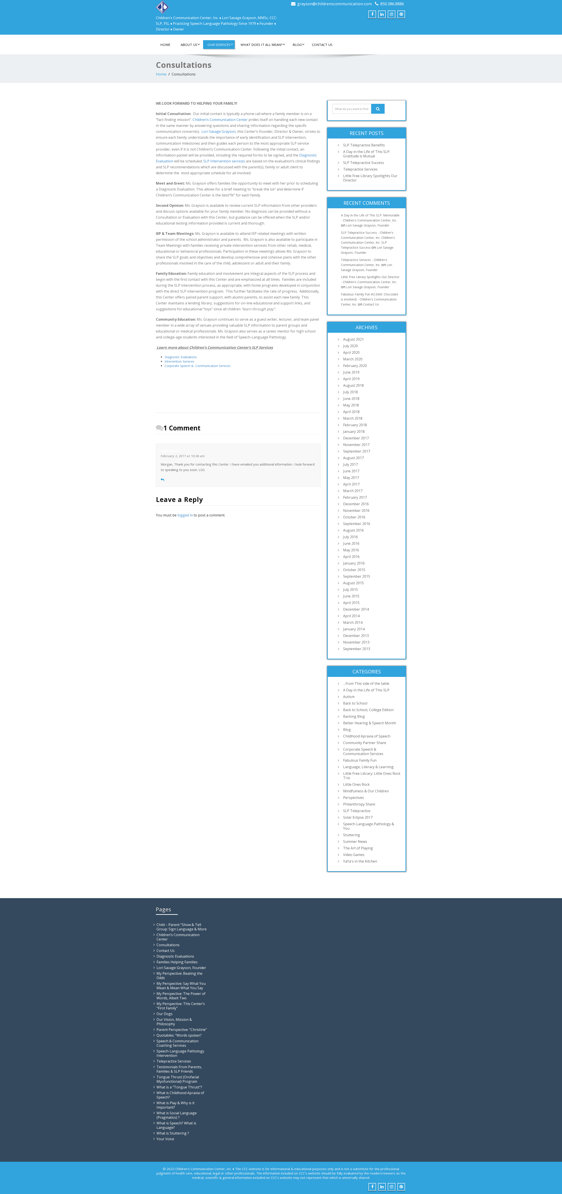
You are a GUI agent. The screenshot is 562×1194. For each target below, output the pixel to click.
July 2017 (350, 464)
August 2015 (353, 583)
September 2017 (356, 451)
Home (165, 44)
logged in (185, 515)
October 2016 (354, 517)
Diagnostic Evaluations (181, 357)
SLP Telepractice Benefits (364, 145)
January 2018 (354, 431)
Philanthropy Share (359, 804)
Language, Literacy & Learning (368, 767)
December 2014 (356, 609)
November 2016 (356, 510)
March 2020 (352, 359)
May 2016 (351, 550)
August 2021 (353, 339)
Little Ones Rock (356, 784)
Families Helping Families (177, 962)
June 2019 (351, 372)
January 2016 (354, 563)
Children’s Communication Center (220, 119)
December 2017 (356, 438)
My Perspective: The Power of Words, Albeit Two (181, 995)
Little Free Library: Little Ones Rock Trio (371, 775)
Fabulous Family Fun (359, 760)
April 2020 (351, 352)
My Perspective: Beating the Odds (179, 975)
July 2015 (350, 589)
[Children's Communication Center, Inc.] (162, 6)
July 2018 (350, 392)
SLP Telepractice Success (363, 162)
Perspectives (353, 797)
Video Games (353, 854)
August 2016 (353, 530)
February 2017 (355, 497)
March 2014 (352, 622)
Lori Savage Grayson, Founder (367, 225)
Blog (297, 44)
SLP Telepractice (356, 811)
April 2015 (351, 603)
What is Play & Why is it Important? (176, 1105)
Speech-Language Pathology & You (368, 826)
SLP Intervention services (224, 161)
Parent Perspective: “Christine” (182, 1029)
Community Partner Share (364, 743)
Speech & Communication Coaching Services (177, 1043)
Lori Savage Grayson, (219, 131)
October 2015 (354, 570)
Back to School (355, 703)
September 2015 (356, 576)
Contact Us (322, 44)
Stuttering (351, 835)
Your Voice (165, 1138)
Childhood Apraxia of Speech (366, 736)
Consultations (168, 944)
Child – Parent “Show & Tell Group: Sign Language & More (182, 926)
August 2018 (353, 385)
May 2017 (351, 477)
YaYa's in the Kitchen (360, 861)
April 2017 (351, 484)
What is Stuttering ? (173, 1133)
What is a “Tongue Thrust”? (179, 1087)
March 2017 (352, 491)
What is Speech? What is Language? (176, 1125)
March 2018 (352, 418)
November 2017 (356, 444)
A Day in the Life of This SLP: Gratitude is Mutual (366, 153)
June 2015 (351, 596)
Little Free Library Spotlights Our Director (370, 178)
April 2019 (351, 379)
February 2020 (355, 365)
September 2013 (356, 649)
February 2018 (355, 425)
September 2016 (356, 523)
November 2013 (356, 642)
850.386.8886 (392, 3)
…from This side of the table (366, 683)
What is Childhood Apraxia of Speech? (180, 1095)
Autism (349, 696)
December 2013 (356, 635)
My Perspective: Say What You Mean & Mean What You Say (181, 985)
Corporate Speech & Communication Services (198, 366)
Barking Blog (354, 716)
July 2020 (350, 346)
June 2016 (351, 543)
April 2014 (351, 616)
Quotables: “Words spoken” (179, 1035)
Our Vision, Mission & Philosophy (174, 1021)
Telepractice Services (360, 169)
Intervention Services (179, 361)
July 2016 (350, 537)
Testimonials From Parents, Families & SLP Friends (179, 1069)
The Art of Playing (358, 848)
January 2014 (354, 629)
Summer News (355, 841)
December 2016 (356, 504)
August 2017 (353, 458)
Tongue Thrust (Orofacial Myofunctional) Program (178, 1079)
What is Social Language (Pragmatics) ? (177, 1115)
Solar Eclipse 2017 (358, 817)
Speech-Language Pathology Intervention (180, 1053)
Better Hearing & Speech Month (369, 723)
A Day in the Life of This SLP (366, 690)
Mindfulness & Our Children (366, 791)
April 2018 (351, 412)
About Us (189, 44)
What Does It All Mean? (261, 44)
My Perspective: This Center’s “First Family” (181, 1006)
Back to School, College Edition (368, 710)
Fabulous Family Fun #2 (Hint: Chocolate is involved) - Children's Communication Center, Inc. (369, 299)
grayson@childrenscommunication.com (334, 3)
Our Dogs (165, 1013)
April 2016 (351, 556)
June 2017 (351, 471)
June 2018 (351, 398)
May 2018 (351, 405)
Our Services (218, 44)
